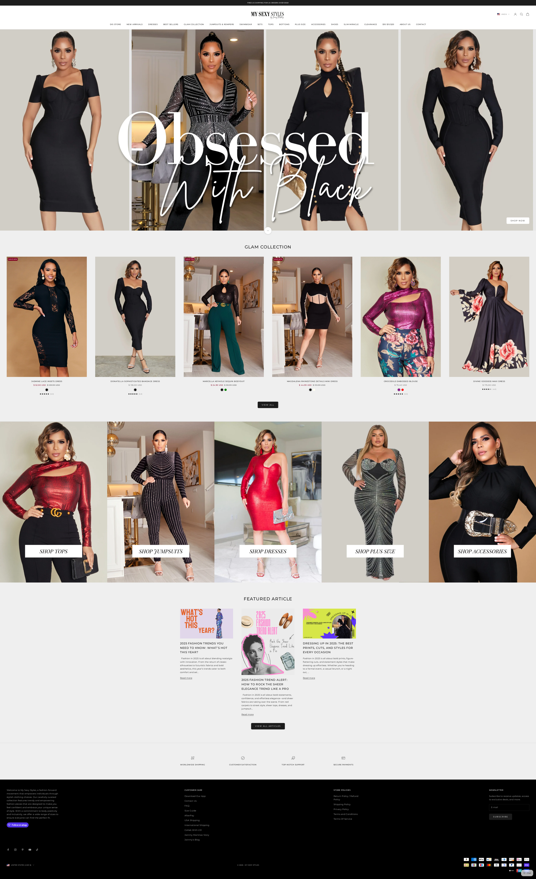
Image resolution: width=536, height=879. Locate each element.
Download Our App (195, 796)
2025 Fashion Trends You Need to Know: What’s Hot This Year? (204, 648)
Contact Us (191, 801)
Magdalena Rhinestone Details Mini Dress (312, 381)
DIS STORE (115, 24)
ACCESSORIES (318, 24)
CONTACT (421, 24)
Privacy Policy (341, 809)
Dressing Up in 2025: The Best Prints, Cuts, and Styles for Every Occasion (328, 648)
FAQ (187, 805)
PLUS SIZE (300, 24)
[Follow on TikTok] (37, 849)
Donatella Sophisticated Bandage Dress (135, 381)
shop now (518, 220)
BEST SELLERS (170, 24)
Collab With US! (193, 830)
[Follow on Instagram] (15, 849)
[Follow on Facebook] (8, 849)
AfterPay (189, 815)
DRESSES (153, 24)
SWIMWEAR (246, 24)
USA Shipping (192, 820)
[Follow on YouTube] (29, 849)
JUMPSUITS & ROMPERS (222, 24)
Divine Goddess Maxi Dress (489, 381)
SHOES (334, 24)
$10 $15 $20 (388, 24)
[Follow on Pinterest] (22, 849)
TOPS (271, 24)
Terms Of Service (343, 819)
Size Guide (190, 810)
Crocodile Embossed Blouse (401, 381)
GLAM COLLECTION (194, 24)
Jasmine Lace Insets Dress (46, 381)
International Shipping (197, 825)
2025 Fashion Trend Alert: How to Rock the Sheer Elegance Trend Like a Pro (265, 684)
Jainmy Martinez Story (197, 835)
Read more (186, 678)
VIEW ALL (268, 405)
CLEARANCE (370, 24)
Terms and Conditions (346, 814)
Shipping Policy (342, 804)
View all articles (268, 726)
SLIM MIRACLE (351, 24)
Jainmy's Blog (192, 839)
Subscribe (500, 816)
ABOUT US (405, 24)
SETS (260, 24)
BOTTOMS (284, 24)
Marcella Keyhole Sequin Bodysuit (224, 381)
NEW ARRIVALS (135, 24)
